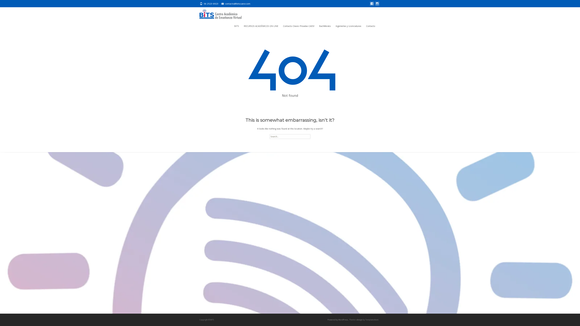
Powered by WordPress (338, 319)
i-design (359, 319)
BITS (236, 26)
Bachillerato (325, 26)
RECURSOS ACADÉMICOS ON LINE (261, 26)
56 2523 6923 (211, 3)
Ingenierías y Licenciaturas (348, 26)
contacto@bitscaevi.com (237, 3)
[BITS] (218, 13)
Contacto (370, 26)
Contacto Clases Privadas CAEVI (298, 26)
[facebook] (372, 5)
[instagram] (377, 5)
